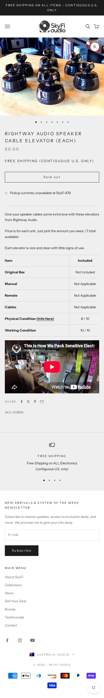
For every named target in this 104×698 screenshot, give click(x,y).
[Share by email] (42, 402)
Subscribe (21, 550)
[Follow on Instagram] (19, 640)
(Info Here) (45, 319)
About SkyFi (14, 577)
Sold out (52, 177)
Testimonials (14, 617)
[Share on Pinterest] (35, 402)
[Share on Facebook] (21, 402)
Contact (11, 625)
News (9, 593)
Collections (13, 585)
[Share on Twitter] (28, 402)
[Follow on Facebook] (7, 640)
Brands (10, 609)
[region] (52, 457)
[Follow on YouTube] (32, 640)
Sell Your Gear (15, 601)
